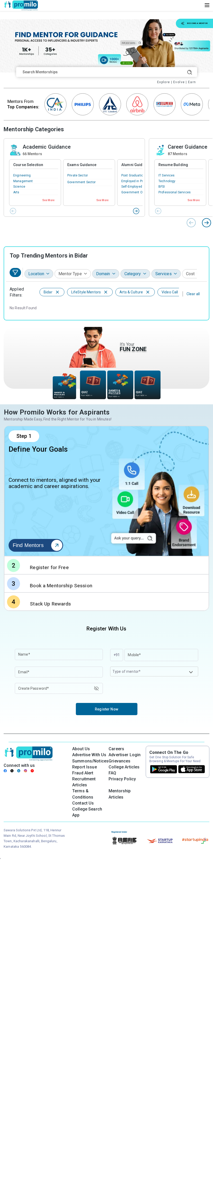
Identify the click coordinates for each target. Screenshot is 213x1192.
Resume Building (173, 165)
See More (48, 200)
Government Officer (135, 192)
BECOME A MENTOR (197, 23)
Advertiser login (125, 754)
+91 (117, 655)
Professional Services (174, 192)
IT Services (166, 175)
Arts (16, 192)
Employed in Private (135, 181)
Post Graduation (133, 175)
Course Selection (28, 165)
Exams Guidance (81, 165)
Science (19, 186)
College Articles (124, 767)
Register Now (106, 709)
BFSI (161, 186)
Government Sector (81, 182)
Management (23, 181)
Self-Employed (131, 186)
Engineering (22, 175)
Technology (166, 181)
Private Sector (77, 175)
